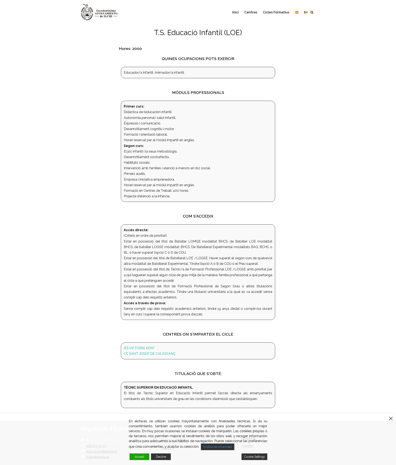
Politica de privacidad (217, 446)
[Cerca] (312, 12)
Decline (161, 456)
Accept (139, 456)
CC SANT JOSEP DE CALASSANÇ (150, 354)
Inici (235, 12)
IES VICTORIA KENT (139, 348)
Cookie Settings (254, 456)
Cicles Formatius (276, 12)
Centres (250, 12)
